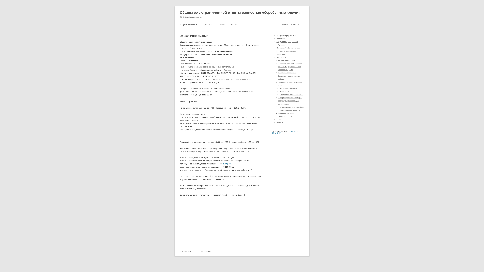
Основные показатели (287, 73)
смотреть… (227, 164)
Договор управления (288, 88)
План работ (284, 91)
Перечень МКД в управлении (288, 48)
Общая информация (189, 25)
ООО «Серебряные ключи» (199, 251)
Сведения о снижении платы (291, 94)
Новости (234, 25)
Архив (222, 25)
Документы (209, 25)
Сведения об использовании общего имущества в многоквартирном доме (290, 66)
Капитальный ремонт (287, 60)
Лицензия (281, 38)
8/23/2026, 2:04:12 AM (290, 25)
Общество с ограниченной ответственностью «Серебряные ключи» (240, 12)
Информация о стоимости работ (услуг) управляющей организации (290, 100)
